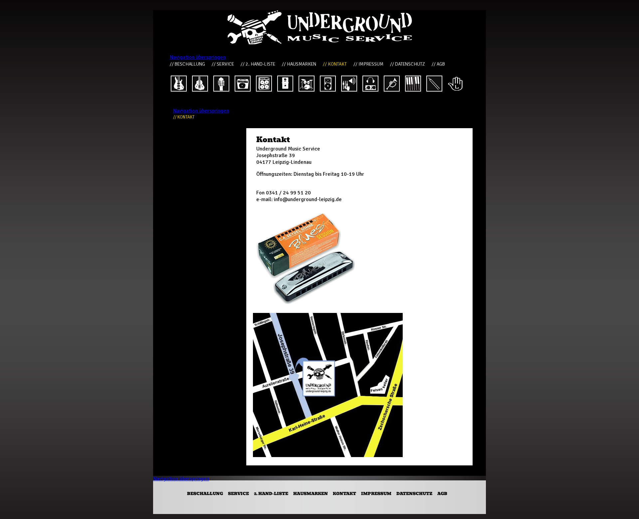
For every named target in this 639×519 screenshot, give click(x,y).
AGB (442, 493)
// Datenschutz (407, 64)
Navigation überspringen (198, 57)
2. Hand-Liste (271, 493)
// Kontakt (335, 64)
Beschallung (205, 493)
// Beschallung (187, 64)
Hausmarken (310, 493)
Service (238, 493)
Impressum (376, 493)
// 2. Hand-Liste (258, 64)
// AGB (438, 64)
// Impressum (368, 64)
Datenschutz (414, 493)
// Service (223, 64)
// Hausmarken (299, 64)
